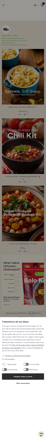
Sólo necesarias (23, 383)
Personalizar (10, 359)
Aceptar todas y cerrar (23, 377)
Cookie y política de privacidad (17, 356)
